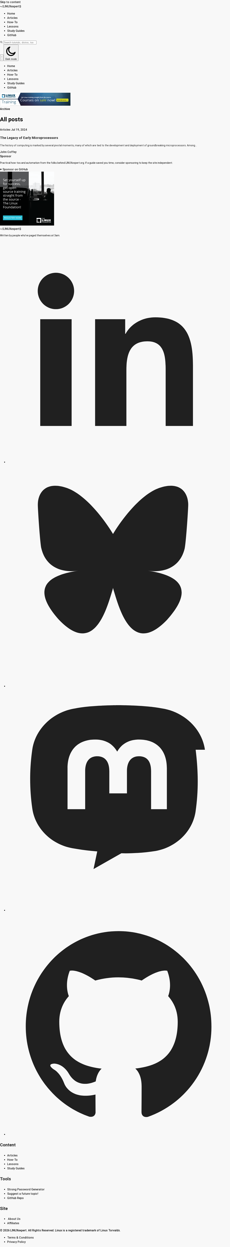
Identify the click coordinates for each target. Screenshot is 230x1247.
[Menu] (2, 57)
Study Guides (16, 31)
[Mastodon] (118, 910)
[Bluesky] (118, 686)
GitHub (11, 35)
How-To (12, 22)
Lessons (13, 26)
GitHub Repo (15, 1198)
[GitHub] (118, 1134)
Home (11, 13)
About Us (14, 1219)
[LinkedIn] (118, 462)
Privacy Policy (16, 1242)
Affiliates (13, 1223)
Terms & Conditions (20, 1237)
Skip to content (10, 2)
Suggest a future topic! (22, 1193)
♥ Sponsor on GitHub (14, 169)
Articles (12, 18)
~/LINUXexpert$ (10, 6)
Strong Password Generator (26, 1189)
